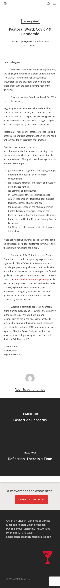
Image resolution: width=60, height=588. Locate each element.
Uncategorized (31, 21)
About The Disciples (31, 499)
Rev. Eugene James (23, 41)
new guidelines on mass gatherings (31, 279)
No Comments (30, 45)
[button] (54, 3)
